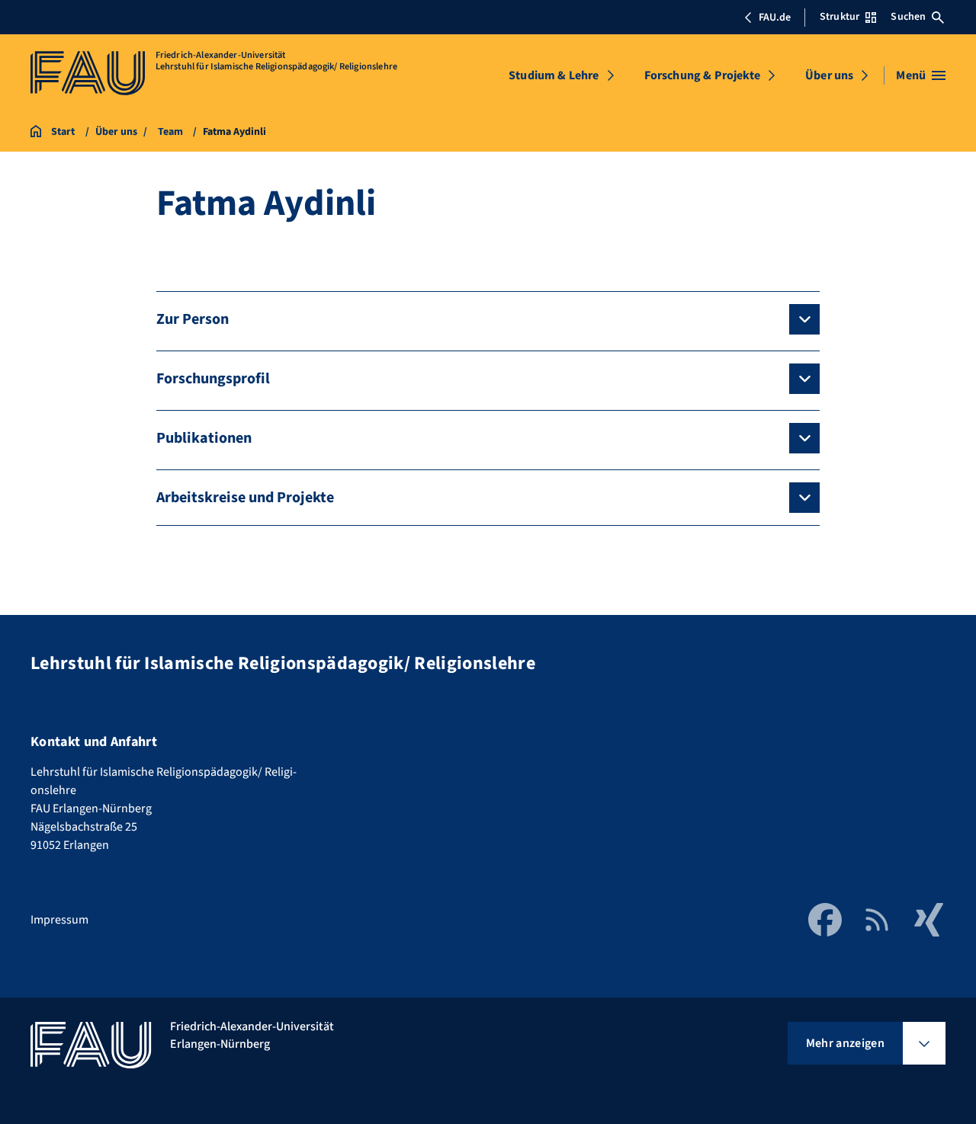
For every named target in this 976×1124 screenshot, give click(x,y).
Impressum (59, 919)
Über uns (829, 75)
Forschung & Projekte (702, 75)
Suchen (908, 16)
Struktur (839, 16)
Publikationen (204, 438)
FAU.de (775, 17)
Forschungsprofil (213, 378)
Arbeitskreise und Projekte (245, 497)
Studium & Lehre (554, 75)
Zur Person (192, 319)
